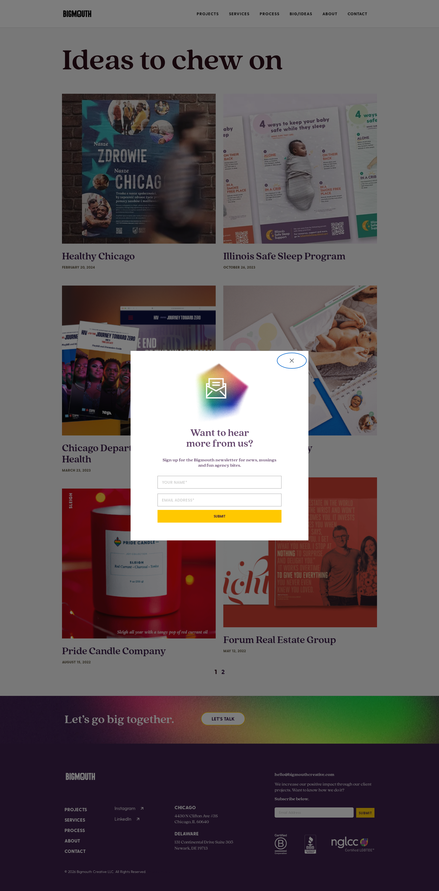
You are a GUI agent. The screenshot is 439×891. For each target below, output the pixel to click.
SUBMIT (219, 516)
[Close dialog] (291, 360)
